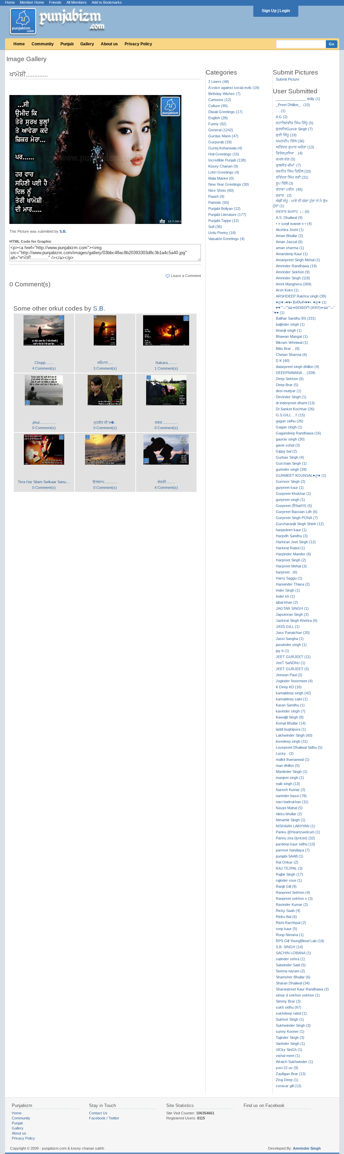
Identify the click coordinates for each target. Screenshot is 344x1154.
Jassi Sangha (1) (290, 639)
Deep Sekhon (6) (290, 379)
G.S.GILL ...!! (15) (290, 415)
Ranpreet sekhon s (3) (294, 898)
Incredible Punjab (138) (227, 160)
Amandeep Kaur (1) (292, 254)
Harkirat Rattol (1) (290, 548)
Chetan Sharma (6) (291, 355)
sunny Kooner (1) (290, 1031)
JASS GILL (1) (288, 627)
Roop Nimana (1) (290, 935)
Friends (55, 2)
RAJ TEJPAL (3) (289, 868)
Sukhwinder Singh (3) (293, 1025)
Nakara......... (166, 363)
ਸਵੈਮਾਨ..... (105, 363)
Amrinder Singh (307, 1148)
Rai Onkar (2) (287, 862)
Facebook (97, 1118)
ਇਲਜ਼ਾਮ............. (105, 482)
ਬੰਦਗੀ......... (166, 482)
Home (10, 2)
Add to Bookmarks (107, 2)
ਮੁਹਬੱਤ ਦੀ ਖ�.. (105, 422)
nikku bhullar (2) (289, 814)
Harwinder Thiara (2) (293, 584)
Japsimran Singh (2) (292, 614)
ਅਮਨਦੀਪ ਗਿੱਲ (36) (290, 141)
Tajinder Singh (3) (290, 1037)
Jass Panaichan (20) (293, 633)
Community (43, 44)
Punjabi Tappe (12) (223, 221)
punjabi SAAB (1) (289, 856)
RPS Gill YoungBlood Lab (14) (300, 941)
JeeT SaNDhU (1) (290, 663)
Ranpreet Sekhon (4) (293, 892)
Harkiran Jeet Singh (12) (296, 542)
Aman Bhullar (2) (289, 236)
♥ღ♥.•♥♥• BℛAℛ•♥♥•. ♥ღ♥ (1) (301, 302)
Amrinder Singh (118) (293, 278)
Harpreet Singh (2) (291, 560)
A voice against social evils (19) (233, 88)
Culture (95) (218, 106)
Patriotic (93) (218, 202)
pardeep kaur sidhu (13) (295, 844)
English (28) (218, 118)
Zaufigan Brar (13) (291, 1074)
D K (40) (283, 361)
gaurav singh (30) (290, 439)
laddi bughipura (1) (291, 729)
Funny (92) (217, 124)
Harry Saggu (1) (289, 578)
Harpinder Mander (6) (293, 554)
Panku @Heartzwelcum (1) (298, 832)
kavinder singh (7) (290, 711)
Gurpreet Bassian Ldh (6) (296, 512)
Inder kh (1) (285, 596)
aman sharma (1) (290, 248)
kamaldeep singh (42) (293, 693)
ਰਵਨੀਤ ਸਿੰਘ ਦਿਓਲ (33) (293, 171)
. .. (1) (281, 111)
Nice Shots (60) (221, 190)
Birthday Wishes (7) (224, 94)
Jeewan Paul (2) (289, 675)
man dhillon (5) (288, 766)
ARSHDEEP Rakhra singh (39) (301, 296)
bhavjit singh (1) (289, 330)
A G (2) (282, 117)
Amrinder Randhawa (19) (296, 266)
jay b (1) (282, 651)
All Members (77, 2)
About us (109, 44)
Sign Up (269, 10)
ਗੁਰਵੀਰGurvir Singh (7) (294, 129)
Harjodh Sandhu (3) (292, 536)
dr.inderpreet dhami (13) (295, 403)
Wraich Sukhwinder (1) (294, 1062)
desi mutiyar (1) (288, 391)
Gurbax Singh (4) (290, 457)
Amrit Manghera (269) (293, 284)
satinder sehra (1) (290, 959)
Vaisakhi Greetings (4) (226, 239)
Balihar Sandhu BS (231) (296, 318)
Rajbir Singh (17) (289, 874)
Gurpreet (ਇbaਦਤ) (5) (294, 506)
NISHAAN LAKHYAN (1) (295, 826)
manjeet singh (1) (290, 778)
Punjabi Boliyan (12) (224, 208)
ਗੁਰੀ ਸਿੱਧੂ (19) (286, 135)
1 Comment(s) (166, 368)
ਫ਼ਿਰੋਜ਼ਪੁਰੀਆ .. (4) (289, 153)
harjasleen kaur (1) (291, 530)
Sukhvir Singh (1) (290, 1019)
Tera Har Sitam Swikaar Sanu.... (44, 482)
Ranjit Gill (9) (286, 886)
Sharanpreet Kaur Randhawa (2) (302, 989)
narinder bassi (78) (291, 796)
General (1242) (220, 130)
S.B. (63, 231)
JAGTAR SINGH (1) (292, 608)
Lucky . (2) (285, 753)
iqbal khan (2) (287, 602)
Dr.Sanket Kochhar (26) (295, 409)
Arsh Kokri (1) (287, 290)
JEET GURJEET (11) (293, 657)
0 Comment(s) (44, 428)
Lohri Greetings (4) (223, 172)
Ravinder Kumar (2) (292, 905)
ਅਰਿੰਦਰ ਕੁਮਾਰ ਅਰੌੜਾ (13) (295, 147)
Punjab (67, 44)
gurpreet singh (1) (290, 500)
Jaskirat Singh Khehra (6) (296, 620)
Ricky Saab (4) (288, 911)
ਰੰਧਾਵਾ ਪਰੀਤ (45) (289, 189)
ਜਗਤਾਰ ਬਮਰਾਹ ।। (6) (292, 212)
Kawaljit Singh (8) (290, 717)
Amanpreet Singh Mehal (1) (298, 260)
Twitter (114, 1118)
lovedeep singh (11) (292, 741)
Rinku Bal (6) (286, 917)
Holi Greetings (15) (223, 154)
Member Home (32, 2)
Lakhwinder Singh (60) (294, 735)
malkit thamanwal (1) (292, 759)
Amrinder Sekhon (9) (293, 272)
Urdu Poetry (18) (222, 233)
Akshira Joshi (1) (290, 230)
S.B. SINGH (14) (289, 947)
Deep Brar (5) (287, 385)
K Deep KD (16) (289, 687)
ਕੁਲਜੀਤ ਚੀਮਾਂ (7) (288, 165)
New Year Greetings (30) (228, 184)
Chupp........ (44, 363)
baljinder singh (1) (290, 324)
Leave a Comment (186, 276)
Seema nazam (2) (290, 971)
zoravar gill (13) (288, 1086)
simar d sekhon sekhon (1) (298, 995)
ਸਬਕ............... (166, 422)
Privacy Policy (138, 44)
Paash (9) (216, 196)
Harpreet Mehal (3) (291, 566)
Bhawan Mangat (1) (292, 336)
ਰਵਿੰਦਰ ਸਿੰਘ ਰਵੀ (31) (292, 177)
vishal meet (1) (288, 1056)
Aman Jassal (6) (289, 242)
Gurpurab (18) (220, 142)
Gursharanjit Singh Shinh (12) (300, 524)
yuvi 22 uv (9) (287, 1068)
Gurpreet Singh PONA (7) (297, 518)
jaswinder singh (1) (291, 645)
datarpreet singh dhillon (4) (297, 367)
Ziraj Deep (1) (287, 1080)
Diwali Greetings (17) (225, 112)
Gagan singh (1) (289, 427)
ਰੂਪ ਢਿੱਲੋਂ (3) (284, 183)
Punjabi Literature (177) (227, 215)
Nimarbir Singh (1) (290, 820)
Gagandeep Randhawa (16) (298, 433)
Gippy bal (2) (286, 451)
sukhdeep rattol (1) (291, 1013)
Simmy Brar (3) (288, 1001)
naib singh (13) (288, 784)
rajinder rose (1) (289, 880)
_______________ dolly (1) (298, 99)
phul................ (44, 422)
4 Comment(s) (44, 368)
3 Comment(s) (105, 368)
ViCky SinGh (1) (289, 1050)
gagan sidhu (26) (289, 421)
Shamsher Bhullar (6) (293, 977)
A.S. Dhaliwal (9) (289, 218)
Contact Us (98, 1113)
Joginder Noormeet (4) (294, 681)
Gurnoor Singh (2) (290, 481)
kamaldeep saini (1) (292, 699)
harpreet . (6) (286, 572)
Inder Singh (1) (288, 590)
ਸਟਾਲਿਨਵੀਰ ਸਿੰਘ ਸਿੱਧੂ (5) (294, 123)
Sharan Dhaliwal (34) (293, 983)
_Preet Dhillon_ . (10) (293, 105)
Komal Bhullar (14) (291, 723)
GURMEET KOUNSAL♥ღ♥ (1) (301, 475)
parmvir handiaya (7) (293, 850)
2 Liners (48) (218, 82)
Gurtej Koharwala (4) (225, 148)
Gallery (87, 44)
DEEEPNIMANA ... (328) (295, 373)
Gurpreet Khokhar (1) (293, 494)
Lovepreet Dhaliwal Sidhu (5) (299, 747)
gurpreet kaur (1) (290, 488)
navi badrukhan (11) (292, 802)
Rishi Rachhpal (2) (291, 923)
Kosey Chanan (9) (223, 166)
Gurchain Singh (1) (291, 463)
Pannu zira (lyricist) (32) (295, 838)
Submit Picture (287, 79)
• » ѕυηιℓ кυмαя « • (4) (294, 224)
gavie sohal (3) (288, 445)
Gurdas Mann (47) (223, 136)
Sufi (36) (215, 227)
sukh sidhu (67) (288, 1007)
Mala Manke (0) (221, 178)
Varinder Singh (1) (290, 1044)
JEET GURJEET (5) (292, 669)
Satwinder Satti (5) (291, 965)
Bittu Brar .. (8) (288, 349)
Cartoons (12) (219, 100)
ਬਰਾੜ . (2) (284, 195)
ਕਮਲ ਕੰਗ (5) (285, 159)
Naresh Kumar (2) (290, 790)
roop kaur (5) (286, 929)
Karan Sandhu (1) (290, 705)
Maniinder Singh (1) (291, 772)
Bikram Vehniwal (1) (292, 342)
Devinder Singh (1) (291, 397)
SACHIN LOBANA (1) (293, 953)
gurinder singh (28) (291, 469)
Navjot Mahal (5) (289, 808)
